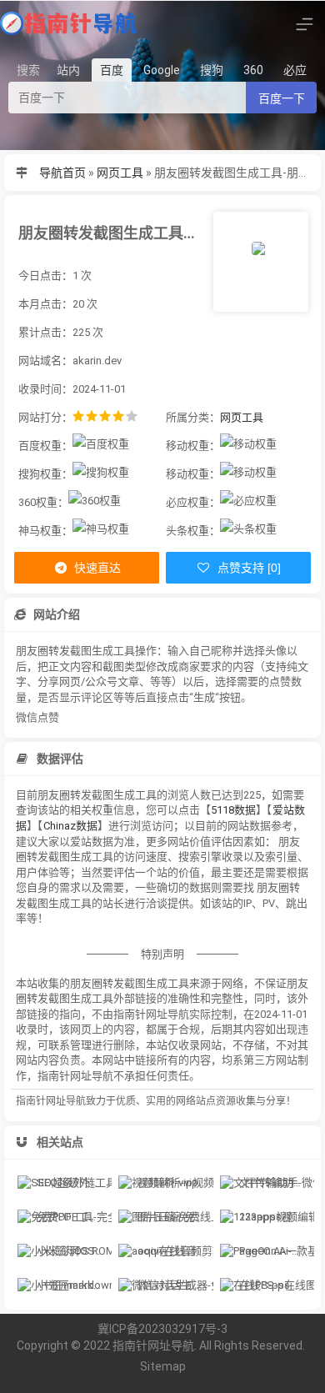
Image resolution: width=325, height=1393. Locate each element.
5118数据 (233, 810)
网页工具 (120, 172)
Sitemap (163, 1366)
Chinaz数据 (70, 825)
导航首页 (62, 172)
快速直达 (96, 567)
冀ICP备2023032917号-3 (163, 1328)
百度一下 (281, 98)
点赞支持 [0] (247, 567)
